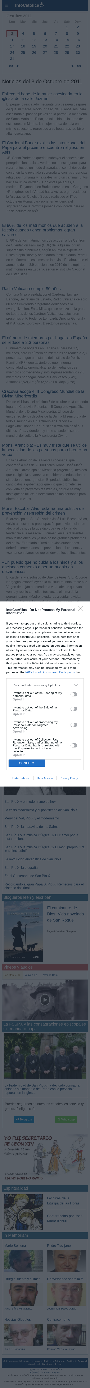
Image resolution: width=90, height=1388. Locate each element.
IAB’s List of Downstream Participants (50, 672)
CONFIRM (27, 763)
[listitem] (45, 685)
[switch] (74, 694)
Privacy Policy (69, 778)
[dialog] (45, 694)
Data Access (45, 778)
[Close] (82, 610)
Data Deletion (21, 778)
